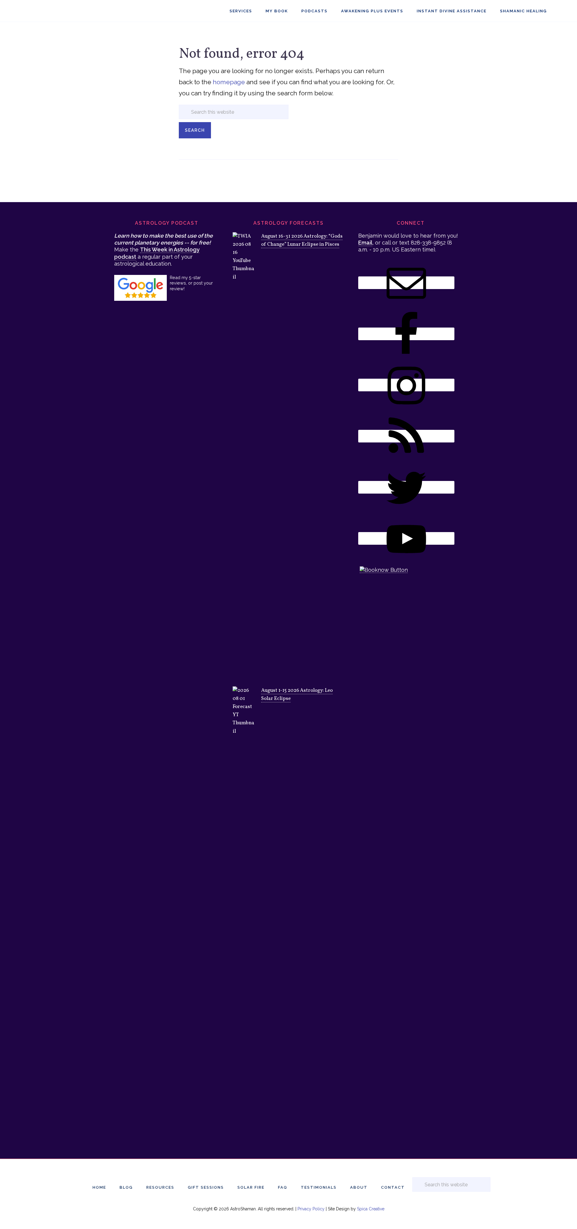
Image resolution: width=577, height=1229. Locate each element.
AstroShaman (46, 11)
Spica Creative (370, 1208)
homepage (229, 82)
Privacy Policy (311, 1208)
